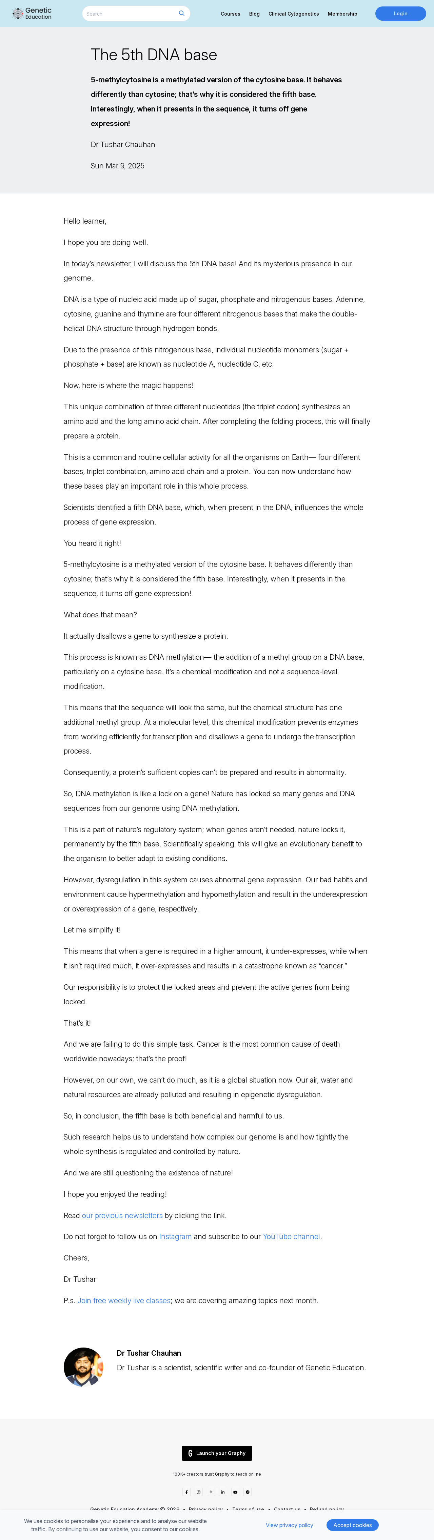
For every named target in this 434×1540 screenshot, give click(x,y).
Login (400, 13)
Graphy (222, 1474)
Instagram (175, 1236)
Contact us (287, 1509)
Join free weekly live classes (124, 1300)
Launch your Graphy (220, 1453)
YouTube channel (291, 1236)
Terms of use (248, 1509)
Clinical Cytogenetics (294, 14)
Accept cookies (352, 1525)
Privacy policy (206, 1509)
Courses (230, 14)
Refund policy (327, 1509)
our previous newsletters (122, 1215)
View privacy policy (289, 1525)
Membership (342, 14)
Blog (254, 14)
